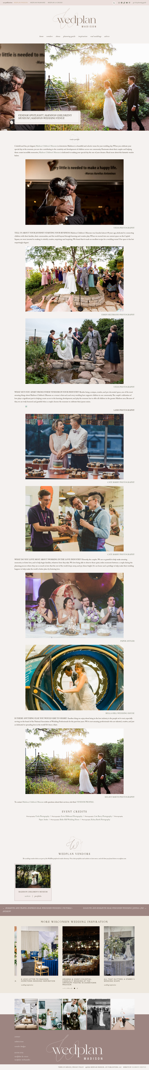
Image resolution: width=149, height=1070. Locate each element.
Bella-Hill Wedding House (69, 819)
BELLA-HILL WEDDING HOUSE (120, 713)
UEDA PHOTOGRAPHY (124, 228)
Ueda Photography (42, 816)
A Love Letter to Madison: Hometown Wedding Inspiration (113, 980)
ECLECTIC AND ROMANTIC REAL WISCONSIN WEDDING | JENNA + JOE (113, 908)
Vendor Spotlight (74, 139)
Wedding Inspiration (19, 987)
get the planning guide (139, 3)
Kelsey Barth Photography (100, 819)
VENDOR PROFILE (85, 802)
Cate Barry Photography (103, 816)
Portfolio (38, 896)
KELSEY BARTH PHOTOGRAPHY (119, 797)
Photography (31, 816)
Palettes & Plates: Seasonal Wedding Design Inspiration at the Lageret (29, 981)
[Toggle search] (114, 2)
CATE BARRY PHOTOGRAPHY (120, 482)
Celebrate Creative (139, 1067)
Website (27, 896)
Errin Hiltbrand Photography (71, 816)
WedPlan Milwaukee (37, 2)
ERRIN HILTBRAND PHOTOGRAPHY (117, 315)
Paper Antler (43, 819)
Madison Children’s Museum (46, 146)
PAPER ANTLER (127, 641)
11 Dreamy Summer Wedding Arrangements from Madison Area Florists (73, 981)
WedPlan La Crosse (55, 2)
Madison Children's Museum (33, 892)
